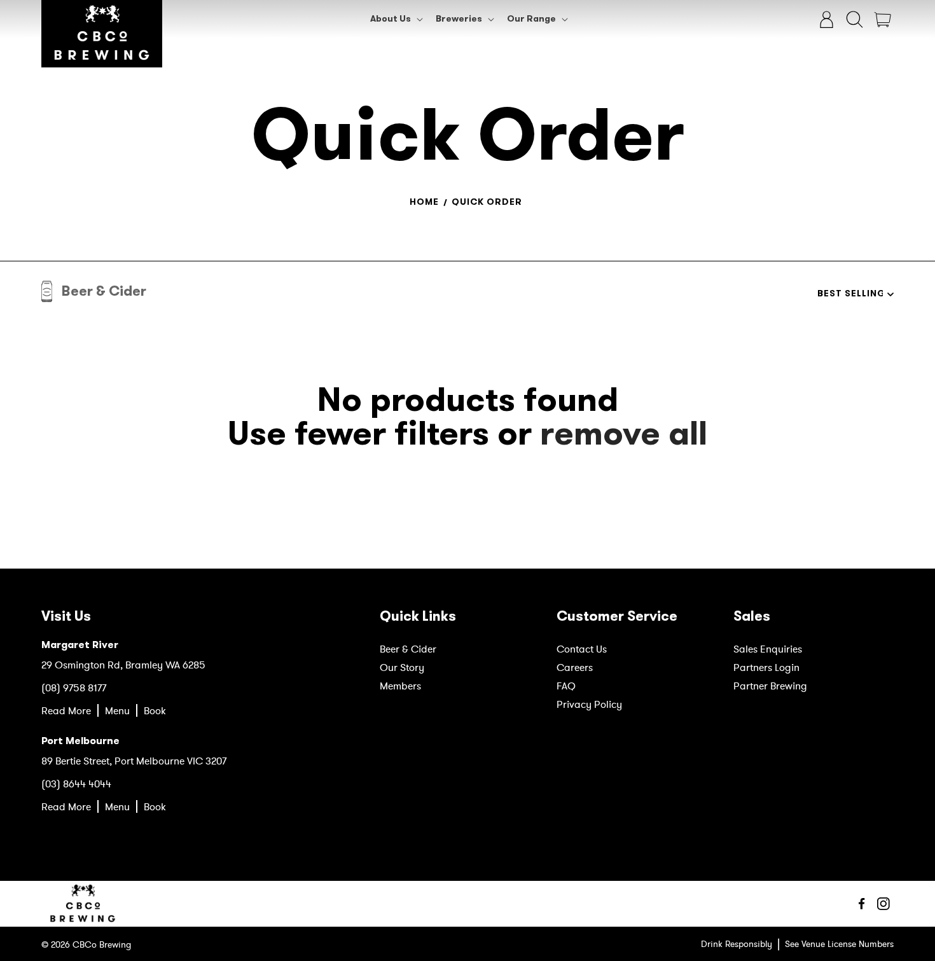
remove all (623, 433)
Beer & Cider (408, 648)
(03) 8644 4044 (76, 783)
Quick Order (487, 202)
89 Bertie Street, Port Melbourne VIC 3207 (133, 760)
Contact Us (582, 648)
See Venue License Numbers (839, 944)
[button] (395, 19)
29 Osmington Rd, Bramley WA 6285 (123, 664)
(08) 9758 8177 (73, 687)
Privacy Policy (589, 704)
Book (155, 710)
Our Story (402, 667)
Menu (117, 710)
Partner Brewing (770, 685)
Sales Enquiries (767, 648)
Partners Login (766, 667)
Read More (66, 710)
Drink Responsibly (736, 944)
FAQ (566, 685)
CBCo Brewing (102, 944)
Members (400, 685)
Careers (575, 667)
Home (424, 202)
